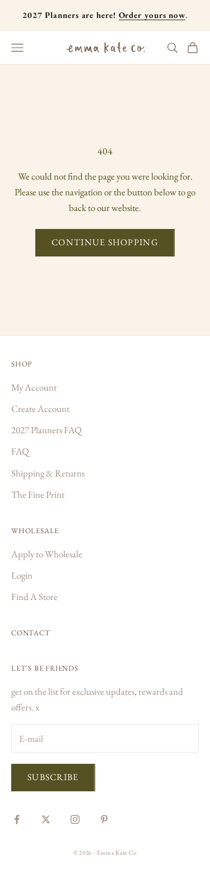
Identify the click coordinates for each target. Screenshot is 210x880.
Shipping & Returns (48, 473)
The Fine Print (37, 494)
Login (21, 575)
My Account (34, 387)
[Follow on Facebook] (16, 819)
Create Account (40, 408)
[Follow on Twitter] (46, 819)
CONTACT (30, 633)
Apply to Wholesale (46, 554)
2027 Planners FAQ (46, 430)
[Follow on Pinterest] (104, 819)
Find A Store (34, 596)
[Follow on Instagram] (75, 819)
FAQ (20, 451)
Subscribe (53, 777)
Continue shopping (105, 242)
